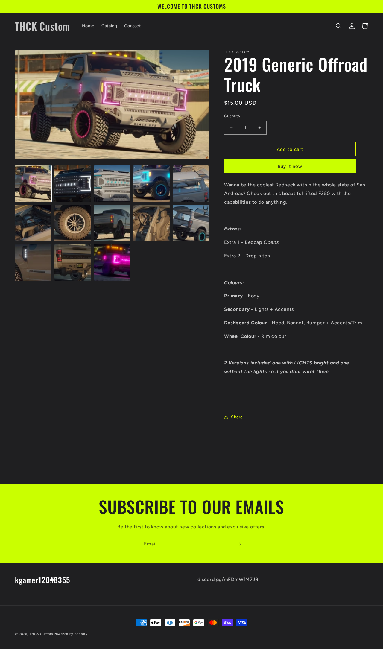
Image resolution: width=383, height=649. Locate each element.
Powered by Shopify (71, 634)
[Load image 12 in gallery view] (72, 262)
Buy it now (290, 166)
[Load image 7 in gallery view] (72, 223)
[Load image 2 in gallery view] (72, 183)
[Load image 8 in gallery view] (112, 223)
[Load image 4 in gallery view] (151, 183)
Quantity (232, 116)
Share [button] (237, 417)
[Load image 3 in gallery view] (112, 183)
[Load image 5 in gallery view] (191, 183)
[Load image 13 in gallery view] (112, 262)
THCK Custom (41, 634)
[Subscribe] (238, 544)
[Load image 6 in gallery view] (33, 223)
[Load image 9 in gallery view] (151, 223)
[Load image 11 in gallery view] (33, 262)
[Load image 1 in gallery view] (33, 183)
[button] (338, 26)
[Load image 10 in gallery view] (191, 223)
